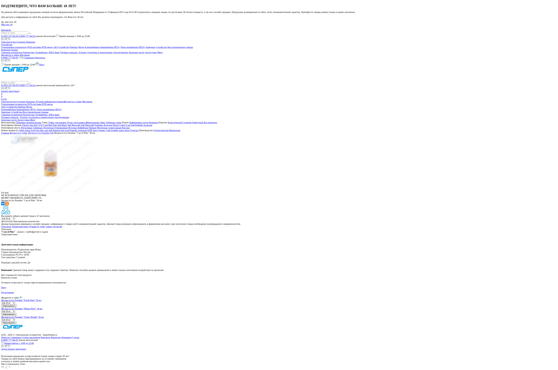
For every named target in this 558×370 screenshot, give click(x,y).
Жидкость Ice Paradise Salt (40, 133)
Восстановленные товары (180, 47)
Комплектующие (9, 50)
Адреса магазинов (31, 337)
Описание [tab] (6, 226)
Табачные (38, 128)
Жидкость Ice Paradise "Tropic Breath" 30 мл (22, 317)
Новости (5, 337)
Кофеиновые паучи (139, 122)
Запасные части (136, 52)
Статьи (75, 337)
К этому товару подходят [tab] (49, 226)
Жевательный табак (95, 122)
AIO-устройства (61, 47)
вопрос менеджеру (10, 91)
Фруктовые (27, 128)
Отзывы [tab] (33, 226)
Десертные (48, 128)
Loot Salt (130, 125)
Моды (81, 47)
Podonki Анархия (143, 125)
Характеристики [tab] (20, 226)
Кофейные (83, 128)
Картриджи (29, 52)
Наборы (74, 47)
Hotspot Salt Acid (61, 130)
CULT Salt (43, 125)
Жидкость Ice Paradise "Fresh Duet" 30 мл (21, 300)
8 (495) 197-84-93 (10, 36)
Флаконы (154, 122)
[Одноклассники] (7, 203)
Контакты (6, 30)
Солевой (187, 122)
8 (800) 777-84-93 (27, 36)
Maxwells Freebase (94, 125)
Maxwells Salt (78, 125)
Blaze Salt (66, 125)
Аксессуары (151, 52)
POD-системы (34, 47)
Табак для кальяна (57, 122)
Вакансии (56, 337)
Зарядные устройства (156, 47)
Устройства (6, 44)
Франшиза (66, 337)
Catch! (122, 125)
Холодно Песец (111, 125)
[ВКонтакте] (3, 203)
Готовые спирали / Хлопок (73, 52)
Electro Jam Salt (30, 125)
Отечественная (161, 130)
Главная (5, 133)
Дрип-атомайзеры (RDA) (132, 47)
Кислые (126, 128)
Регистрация (7, 292)
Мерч (160, 52)
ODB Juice (92, 130)
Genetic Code (104, 130)
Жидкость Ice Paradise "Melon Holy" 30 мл (21, 308)
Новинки (30, 42)
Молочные (102, 128)
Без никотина (210, 122)
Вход (3, 287)
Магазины (25, 55)
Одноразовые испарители (14, 47)
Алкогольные (115, 128)
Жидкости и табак (10, 55)
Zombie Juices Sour (120, 130)
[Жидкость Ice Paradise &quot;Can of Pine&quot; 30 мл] (50, 192)
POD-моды (47, 47)
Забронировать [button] (9, 306)
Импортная (174, 130)
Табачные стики (113, 122)
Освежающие (61, 128)
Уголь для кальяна (76, 122)
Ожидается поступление (13, 42)
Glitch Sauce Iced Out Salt (31, 130)
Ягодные (73, 128)
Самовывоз (29, 57)
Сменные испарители (12, 52)
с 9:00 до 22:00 (19, 343)
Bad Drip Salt (55, 125)
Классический (175, 122)
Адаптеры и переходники (100, 52)
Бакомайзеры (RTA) (110, 47)
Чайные (93, 128)
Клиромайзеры (92, 47)
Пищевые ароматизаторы (29, 122)
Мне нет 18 (6, 24)
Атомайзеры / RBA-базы (47, 52)
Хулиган (134, 130)
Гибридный (198, 122)
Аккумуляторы (120, 52)
